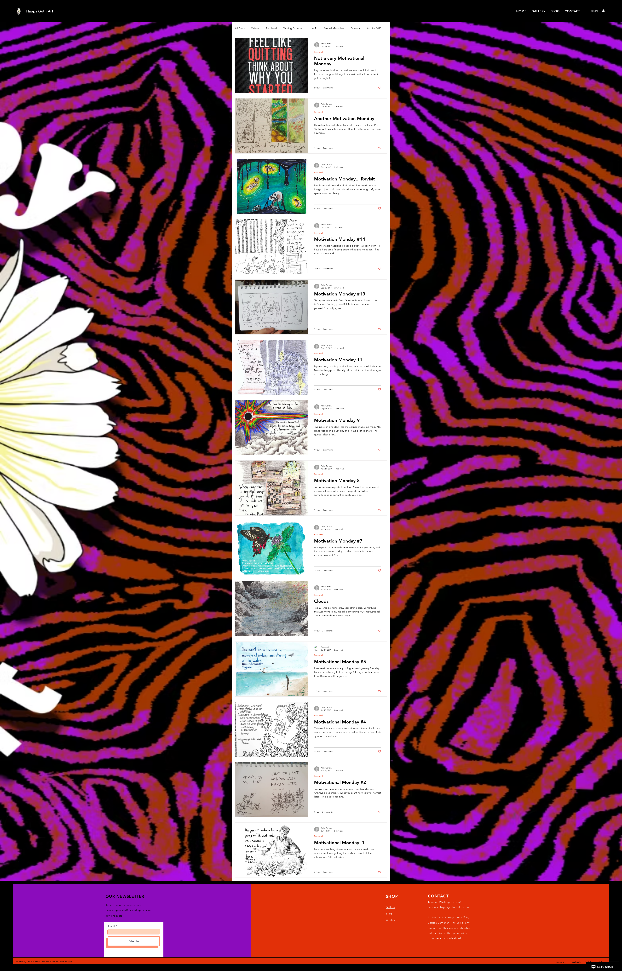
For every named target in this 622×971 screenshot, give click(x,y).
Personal (355, 28)
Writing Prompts (292, 28)
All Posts (240, 28)
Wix (70, 961)
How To (313, 28)
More (370, 28)
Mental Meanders (334, 28)
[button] (603, 10)
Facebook (575, 961)
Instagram (561, 961)
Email (111, 926)
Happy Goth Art (39, 11)
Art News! (271, 28)
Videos (255, 28)
